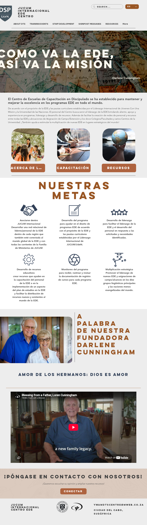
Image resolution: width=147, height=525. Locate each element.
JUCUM (25, 8)
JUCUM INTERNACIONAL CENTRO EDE (25, 507)
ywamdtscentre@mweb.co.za (119, 504)
